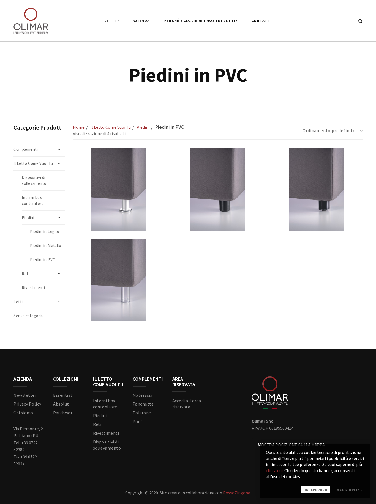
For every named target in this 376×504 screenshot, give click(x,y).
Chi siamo (23, 412)
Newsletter (24, 395)
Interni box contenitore (33, 200)
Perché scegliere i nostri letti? (201, 20)
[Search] (360, 21)
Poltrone (142, 412)
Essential (62, 395)
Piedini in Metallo (45, 245)
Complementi (25, 149)
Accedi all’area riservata (186, 403)
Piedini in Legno (44, 231)
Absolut (61, 404)
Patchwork (64, 412)
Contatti (261, 20)
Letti (110, 20)
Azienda (141, 20)
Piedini (143, 127)
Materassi (142, 395)
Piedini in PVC (42, 259)
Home (79, 127)
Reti (97, 424)
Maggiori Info (351, 490)
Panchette (143, 404)
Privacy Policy (27, 404)
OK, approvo (315, 490)
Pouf (137, 421)
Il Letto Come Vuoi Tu (110, 127)
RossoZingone (236, 492)
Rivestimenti (33, 287)
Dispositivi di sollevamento (34, 180)
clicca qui (274, 470)
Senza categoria (28, 315)
